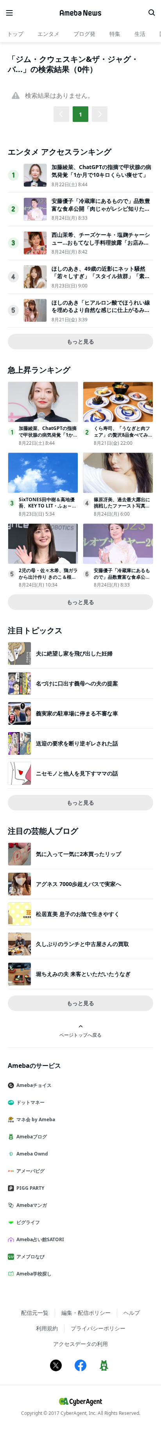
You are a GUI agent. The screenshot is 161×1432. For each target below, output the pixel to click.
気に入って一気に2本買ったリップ (78, 854)
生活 (139, 33)
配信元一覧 (34, 1312)
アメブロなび (30, 1256)
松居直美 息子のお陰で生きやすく (78, 914)
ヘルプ (131, 1312)
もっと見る (80, 341)
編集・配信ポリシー (86, 1312)
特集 (114, 33)
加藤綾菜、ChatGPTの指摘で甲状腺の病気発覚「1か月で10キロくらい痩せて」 (101, 170)
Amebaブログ (31, 1136)
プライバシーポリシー (98, 1328)
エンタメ (48, 33)
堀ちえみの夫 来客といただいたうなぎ (83, 974)
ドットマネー (30, 1102)
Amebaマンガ (31, 1205)
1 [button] (80, 114)
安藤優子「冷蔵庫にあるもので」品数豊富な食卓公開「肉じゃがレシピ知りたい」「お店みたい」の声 (101, 208)
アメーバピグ (30, 1171)
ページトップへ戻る (80, 1035)
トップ (15, 33)
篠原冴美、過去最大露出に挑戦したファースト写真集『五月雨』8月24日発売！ (122, 506)
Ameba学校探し (34, 1273)
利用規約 (47, 1328)
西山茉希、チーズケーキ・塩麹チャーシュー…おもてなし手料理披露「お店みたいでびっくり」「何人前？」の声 (101, 242)
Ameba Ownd (32, 1153)
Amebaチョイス (34, 1085)
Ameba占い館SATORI (40, 1239)
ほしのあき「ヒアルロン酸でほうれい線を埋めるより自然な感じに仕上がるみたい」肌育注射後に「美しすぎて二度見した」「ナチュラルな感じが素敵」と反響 (101, 314)
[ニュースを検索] (151, 13)
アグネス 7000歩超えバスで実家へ (78, 884)
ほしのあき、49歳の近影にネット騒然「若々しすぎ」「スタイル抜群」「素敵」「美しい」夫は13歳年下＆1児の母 (100, 276)
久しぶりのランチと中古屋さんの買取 (82, 944)
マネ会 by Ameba (35, 1119)
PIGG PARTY (30, 1188)
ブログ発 (84, 33)
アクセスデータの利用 (80, 1343)
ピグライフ (28, 1222)
